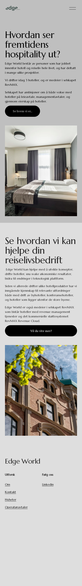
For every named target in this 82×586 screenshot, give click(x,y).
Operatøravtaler (16, 507)
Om (7, 484)
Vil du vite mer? (41, 331)
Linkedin (48, 484)
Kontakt (10, 492)
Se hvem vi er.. (22, 111)
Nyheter (10, 499)
